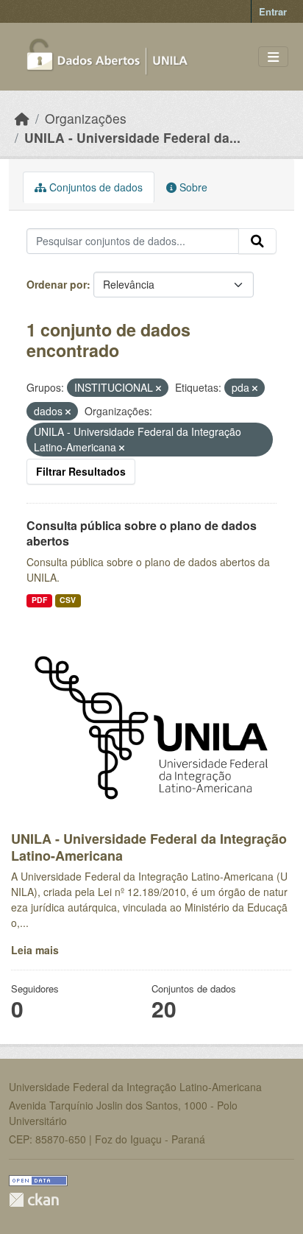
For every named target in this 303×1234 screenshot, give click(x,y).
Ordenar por (56, 284)
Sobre (192, 187)
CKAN (34, 1199)
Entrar (273, 11)
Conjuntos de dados (94, 187)
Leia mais (35, 949)
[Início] (22, 118)
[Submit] (257, 241)
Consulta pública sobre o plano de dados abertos (141, 533)
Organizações (85, 118)
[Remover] (158, 388)
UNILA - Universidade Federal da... (132, 137)
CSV (68, 599)
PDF (39, 599)
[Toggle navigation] (273, 57)
